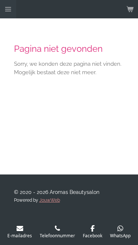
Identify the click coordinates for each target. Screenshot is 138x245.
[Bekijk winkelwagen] (130, 9)
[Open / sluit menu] (8, 9)
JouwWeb (49, 200)
